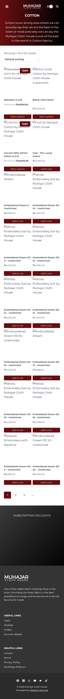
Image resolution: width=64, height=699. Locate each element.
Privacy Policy (12, 662)
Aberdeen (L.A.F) (13, 99)
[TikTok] (46, 680)
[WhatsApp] (29, 680)
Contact (8, 653)
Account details (13, 634)
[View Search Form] (57, 6)
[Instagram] (23, 680)
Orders (8, 629)
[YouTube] (34, 680)
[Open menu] (7, 6)
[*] (22, 544)
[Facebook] (17, 680)
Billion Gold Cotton (43, 99)
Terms (7, 657)
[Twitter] (40, 680)
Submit (19, 564)
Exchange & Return (15, 666)
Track (7, 620)
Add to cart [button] (46, 169)
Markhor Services (39, 690)
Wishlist (8, 625)
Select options (18, 116)
